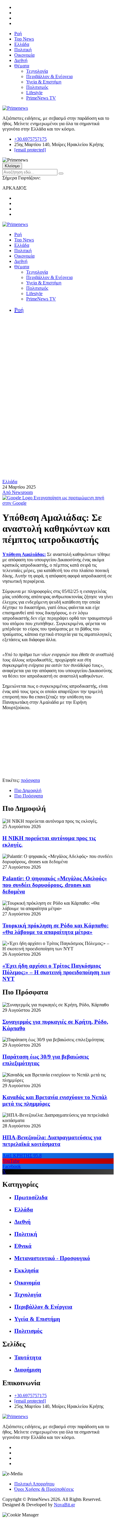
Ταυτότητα (27, 1357)
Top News (24, 38)
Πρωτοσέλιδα (31, 1197)
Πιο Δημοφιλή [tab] (27, 790)
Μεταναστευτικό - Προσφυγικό (52, 1258)
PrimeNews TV (41, 97)
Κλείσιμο (12, 166)
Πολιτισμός (37, 87)
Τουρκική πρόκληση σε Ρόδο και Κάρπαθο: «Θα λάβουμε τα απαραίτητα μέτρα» (55, 928)
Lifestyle (34, 92)
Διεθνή (20, 60)
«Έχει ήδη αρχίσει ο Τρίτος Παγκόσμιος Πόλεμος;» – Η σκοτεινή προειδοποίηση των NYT (56, 972)
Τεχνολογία (37, 71)
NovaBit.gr (64, 1504)
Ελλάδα (21, 44)
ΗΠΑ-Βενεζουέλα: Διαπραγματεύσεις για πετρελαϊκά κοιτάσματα (51, 1140)
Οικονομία (24, 55)
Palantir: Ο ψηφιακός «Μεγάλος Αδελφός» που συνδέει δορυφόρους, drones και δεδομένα (54, 885)
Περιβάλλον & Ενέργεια (49, 76)
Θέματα (21, 65)
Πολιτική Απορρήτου (34, 1483)
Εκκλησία (26, 1270)
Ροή (18, 33)
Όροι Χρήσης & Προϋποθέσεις (44, 1489)
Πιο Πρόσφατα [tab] (28, 795)
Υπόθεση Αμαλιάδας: (24, 554)
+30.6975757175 (30, 139)
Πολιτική (23, 49)
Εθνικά (23, 1246)
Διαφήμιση (27, 1369)
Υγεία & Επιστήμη (43, 81)
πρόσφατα (30, 780)
